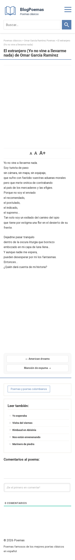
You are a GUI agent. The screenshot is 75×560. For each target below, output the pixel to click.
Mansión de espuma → (37, 367)
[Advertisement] (37, 105)
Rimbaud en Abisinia (24, 430)
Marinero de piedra (23, 444)
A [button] (31, 153)
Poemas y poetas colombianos (29, 389)
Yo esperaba (19, 415)
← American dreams (37, 358)
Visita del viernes (22, 422)
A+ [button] (42, 153)
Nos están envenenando (26, 437)
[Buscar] (66, 24)
